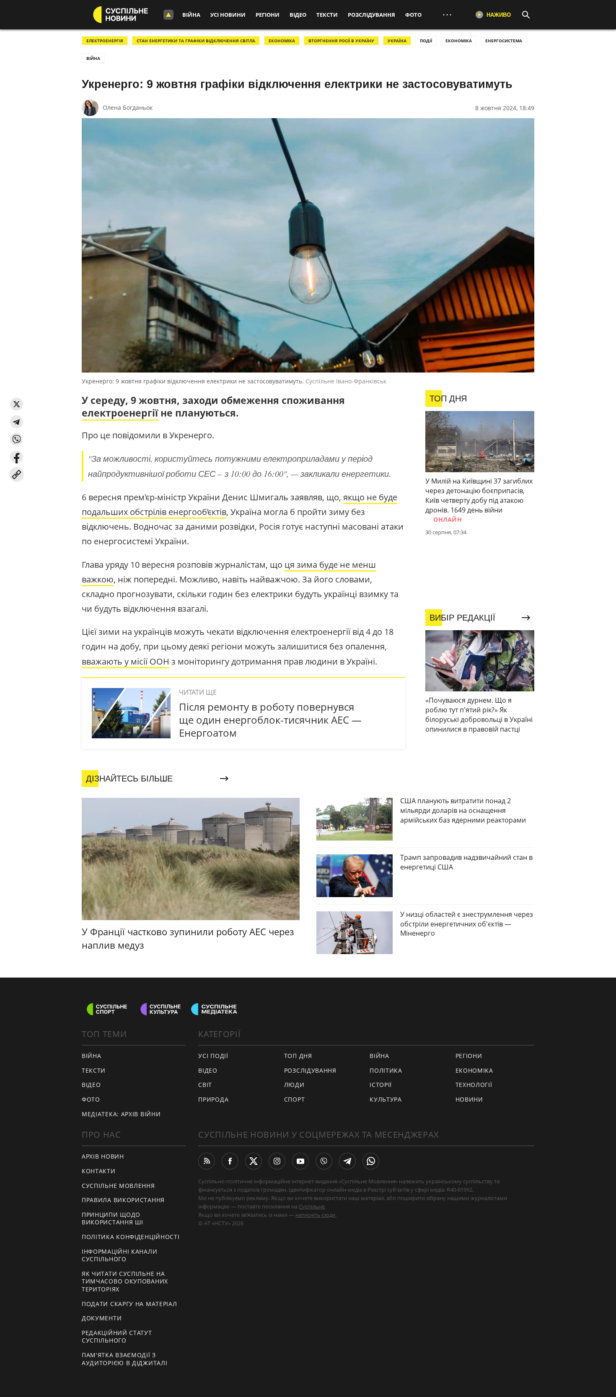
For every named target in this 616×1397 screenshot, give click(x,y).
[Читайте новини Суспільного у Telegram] (347, 1161)
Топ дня (298, 1056)
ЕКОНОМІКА (282, 41)
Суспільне (312, 1206)
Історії (381, 1085)
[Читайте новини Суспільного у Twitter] (253, 1161)
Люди (294, 1085)
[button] (16, 404)
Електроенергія (104, 41)
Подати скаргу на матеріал (129, 1304)
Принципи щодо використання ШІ (112, 1218)
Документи (102, 1318)
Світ (205, 1085)
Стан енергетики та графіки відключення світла (196, 41)
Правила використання (123, 1200)
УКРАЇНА (397, 41)
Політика (386, 1070)
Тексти (327, 14)
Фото (413, 14)
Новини (469, 1099)
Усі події (213, 1056)
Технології (474, 1085)
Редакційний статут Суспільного (117, 1337)
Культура (386, 1099)
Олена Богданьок (128, 107)
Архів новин (103, 1156)
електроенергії (120, 412)
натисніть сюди (315, 1214)
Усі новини (228, 14)
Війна (191, 14)
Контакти (99, 1171)
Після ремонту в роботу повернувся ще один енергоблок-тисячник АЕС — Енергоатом (270, 720)
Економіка (474, 1070)
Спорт (294, 1099)
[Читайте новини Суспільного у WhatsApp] (370, 1161)
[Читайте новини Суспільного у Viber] (324, 1161)
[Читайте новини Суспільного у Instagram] (277, 1161)
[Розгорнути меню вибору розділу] (168, 15)
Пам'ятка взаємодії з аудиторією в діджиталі (124, 1359)
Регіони (268, 14)
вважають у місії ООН (125, 661)
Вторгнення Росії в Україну (341, 41)
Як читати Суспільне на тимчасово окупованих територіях (125, 1281)
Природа (213, 1099)
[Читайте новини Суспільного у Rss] (206, 1161)
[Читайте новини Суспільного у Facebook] (230, 1161)
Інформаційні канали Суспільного (119, 1255)
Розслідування (371, 14)
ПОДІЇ (426, 41)
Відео (298, 14)
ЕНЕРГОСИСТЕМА (503, 41)
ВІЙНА (93, 58)
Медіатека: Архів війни (121, 1114)
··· (447, 14)
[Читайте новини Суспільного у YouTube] (300, 1161)
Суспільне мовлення (118, 1186)
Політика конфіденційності (131, 1237)
